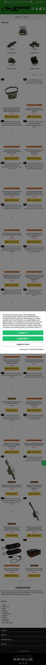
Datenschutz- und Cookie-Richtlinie (31, 349)
